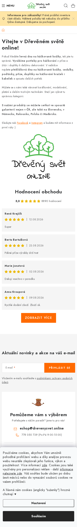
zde (44, 465)
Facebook (22, 123)
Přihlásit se (59, 368)
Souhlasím (38, 516)
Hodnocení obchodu (38, 191)
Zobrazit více (38, 318)
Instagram (37, 123)
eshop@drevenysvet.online (42, 428)
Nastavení (38, 503)
